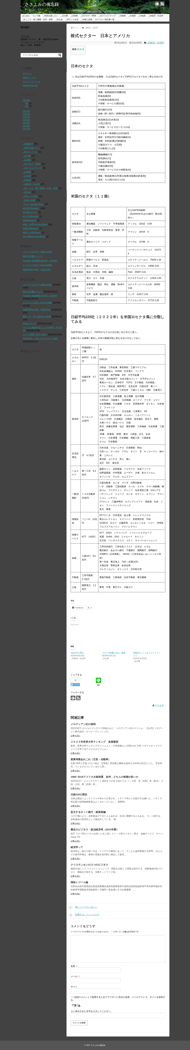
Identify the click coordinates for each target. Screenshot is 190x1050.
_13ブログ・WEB (88, 16)
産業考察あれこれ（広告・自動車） (91, 759)
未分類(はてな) (30, 212)
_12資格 (74, 16)
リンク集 (36, 16)
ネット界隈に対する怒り (35, 334)
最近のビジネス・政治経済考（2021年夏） (95, 829)
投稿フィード (29, 77)
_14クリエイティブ (107, 16)
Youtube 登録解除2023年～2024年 (40, 261)
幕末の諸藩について (33, 256)
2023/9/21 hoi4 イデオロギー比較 (40, 338)
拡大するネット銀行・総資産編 (88, 812)
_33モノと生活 (71, 19)
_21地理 (132, 16)
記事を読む (75, 736)
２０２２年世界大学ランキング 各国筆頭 (94, 741)
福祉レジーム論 (79, 882)
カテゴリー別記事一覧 (104, 19)
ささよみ (159, 705)
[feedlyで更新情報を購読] (157, 3)
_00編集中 (28, 144)
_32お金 (59, 19)
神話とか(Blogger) (32, 232)
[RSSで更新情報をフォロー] (162, 3)
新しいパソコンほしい (86, 907)
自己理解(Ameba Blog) (34, 236)
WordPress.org (30, 85)
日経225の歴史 (77, 653)
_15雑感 (122, 16)
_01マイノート (30, 152)
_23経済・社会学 (155, 16)
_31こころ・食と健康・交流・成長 (37, 19)
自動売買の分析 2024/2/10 (36, 269)
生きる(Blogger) (31, 216)
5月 (27, 103)
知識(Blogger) (29, 220)
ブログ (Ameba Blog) (33, 204)
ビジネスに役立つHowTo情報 (37, 265)
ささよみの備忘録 (42, 4)
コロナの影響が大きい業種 (113, 653)
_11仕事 (64, 16)
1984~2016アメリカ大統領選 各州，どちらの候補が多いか (104, 776)
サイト (74, 986)
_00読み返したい (50, 16)
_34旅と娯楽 (86, 19)
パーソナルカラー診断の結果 (37, 252)
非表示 (80, 49)
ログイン (27, 73)
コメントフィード (32, 81)
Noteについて (29, 323)
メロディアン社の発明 (83, 724)
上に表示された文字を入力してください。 (92, 1011)
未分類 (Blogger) (31, 208)
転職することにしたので (87, 914)
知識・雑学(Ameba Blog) (35, 224)
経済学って (77, 847)
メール (75, 976)
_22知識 (141, 16)
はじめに (26, 16)
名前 (74, 966)
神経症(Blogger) (31, 228)
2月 (27, 106)
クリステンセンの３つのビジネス (89, 864)
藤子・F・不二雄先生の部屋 (37, 316)
